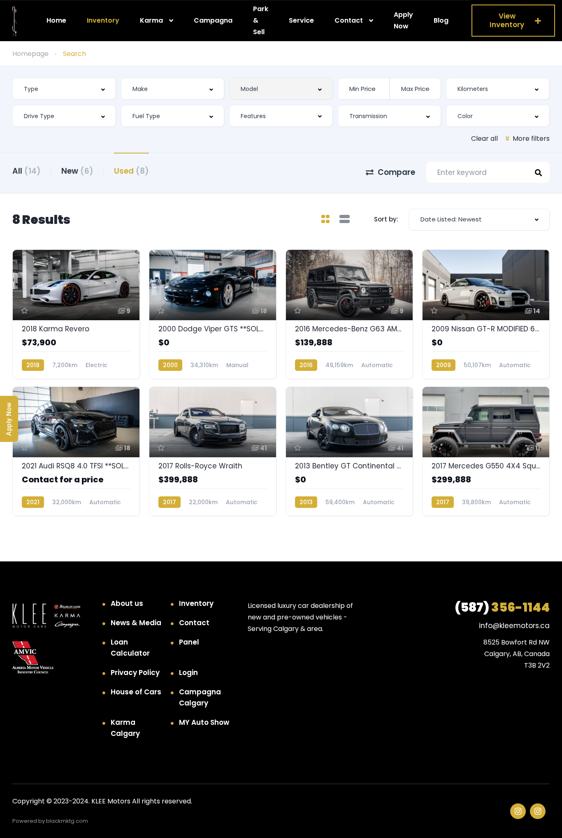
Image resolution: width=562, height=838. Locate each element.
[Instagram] (518, 811)
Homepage (30, 53)
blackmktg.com (67, 821)
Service (301, 20)
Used (131, 171)
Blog (441, 20)
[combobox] (64, 89)
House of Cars (136, 692)
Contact (348, 20)
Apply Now (403, 20)
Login (188, 672)
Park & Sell (260, 20)
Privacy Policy (135, 672)
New (77, 171)
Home (56, 20)
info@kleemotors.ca (514, 626)
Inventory (103, 20)
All (26, 171)
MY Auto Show (204, 722)
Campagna (213, 20)
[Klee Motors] (14, 21)
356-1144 (502, 607)
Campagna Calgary (200, 697)
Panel (189, 642)
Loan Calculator (130, 647)
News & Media (136, 623)
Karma (151, 20)
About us (127, 603)
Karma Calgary (125, 727)
